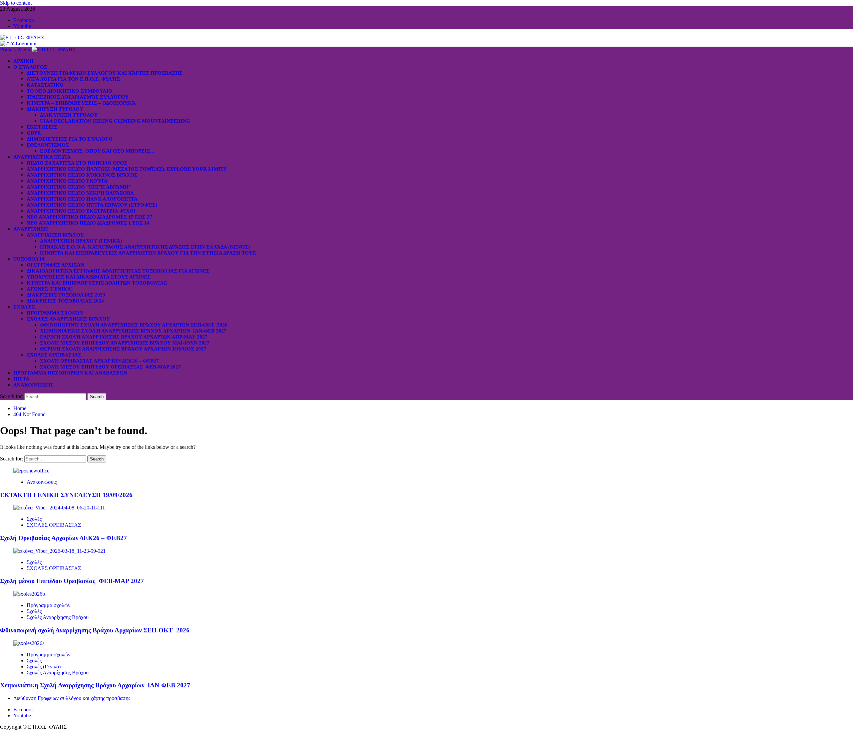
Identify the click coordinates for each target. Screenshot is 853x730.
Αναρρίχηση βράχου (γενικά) (81, 241)
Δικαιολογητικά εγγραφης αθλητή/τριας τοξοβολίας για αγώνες (118, 271)
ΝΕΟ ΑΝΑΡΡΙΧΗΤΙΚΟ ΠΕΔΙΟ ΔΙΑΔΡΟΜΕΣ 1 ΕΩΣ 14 (88, 223)
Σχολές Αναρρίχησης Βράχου (68, 319)
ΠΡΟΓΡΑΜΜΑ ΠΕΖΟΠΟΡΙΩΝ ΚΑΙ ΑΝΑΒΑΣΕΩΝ (70, 372)
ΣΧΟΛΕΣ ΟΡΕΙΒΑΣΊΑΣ (54, 355)
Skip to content (16, 3)
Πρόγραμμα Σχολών (55, 313)
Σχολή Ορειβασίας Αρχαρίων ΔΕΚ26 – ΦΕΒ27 (99, 361)
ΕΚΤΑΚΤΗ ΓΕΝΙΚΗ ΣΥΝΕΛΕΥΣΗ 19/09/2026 (66, 494)
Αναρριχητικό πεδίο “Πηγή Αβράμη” (79, 187)
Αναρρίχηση (30, 229)
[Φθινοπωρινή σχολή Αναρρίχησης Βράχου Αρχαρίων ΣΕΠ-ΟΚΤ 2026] (29, 594)
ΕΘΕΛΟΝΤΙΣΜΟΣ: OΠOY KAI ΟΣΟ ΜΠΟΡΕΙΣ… (97, 151)
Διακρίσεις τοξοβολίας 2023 (66, 295)
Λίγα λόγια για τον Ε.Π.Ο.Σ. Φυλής (73, 79)
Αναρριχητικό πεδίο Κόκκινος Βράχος (82, 175)
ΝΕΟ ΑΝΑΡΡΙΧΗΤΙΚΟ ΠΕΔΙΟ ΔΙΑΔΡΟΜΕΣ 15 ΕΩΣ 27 (89, 217)
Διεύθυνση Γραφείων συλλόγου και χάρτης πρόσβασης (105, 73)
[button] (16, 49)
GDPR (34, 133)
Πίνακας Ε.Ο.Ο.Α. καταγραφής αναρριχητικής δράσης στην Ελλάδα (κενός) (145, 247)
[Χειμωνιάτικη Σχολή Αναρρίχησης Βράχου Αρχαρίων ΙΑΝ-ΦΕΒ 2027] (29, 643)
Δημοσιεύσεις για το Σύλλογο (70, 139)
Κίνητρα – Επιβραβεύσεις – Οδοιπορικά (81, 103)
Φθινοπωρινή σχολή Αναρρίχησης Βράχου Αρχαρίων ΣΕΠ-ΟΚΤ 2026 (134, 325)
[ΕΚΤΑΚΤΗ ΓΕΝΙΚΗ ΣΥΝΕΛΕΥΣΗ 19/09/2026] (31, 470)
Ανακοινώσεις (33, 384)
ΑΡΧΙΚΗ (23, 61)
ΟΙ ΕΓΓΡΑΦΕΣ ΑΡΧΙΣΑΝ (55, 265)
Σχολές (24, 307)
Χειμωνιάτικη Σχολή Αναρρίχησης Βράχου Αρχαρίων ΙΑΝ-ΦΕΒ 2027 (133, 331)
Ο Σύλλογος (30, 67)
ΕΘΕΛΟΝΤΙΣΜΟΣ (48, 145)
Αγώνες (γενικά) (50, 289)
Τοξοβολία (29, 259)
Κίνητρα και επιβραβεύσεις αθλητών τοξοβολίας (97, 283)
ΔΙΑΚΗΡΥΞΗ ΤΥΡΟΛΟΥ (55, 109)
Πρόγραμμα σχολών (48, 605)
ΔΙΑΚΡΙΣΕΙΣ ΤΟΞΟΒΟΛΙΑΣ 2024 (65, 301)
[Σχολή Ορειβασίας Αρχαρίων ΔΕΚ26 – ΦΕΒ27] (59, 507)
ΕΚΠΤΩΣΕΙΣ (42, 127)
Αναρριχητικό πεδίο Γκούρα (67, 181)
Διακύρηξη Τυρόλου (69, 115)
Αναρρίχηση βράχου (55, 235)
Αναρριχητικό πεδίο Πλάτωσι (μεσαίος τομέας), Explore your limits (126, 169)
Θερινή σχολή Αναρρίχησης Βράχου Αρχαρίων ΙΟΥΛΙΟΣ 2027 (123, 349)
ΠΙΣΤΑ (21, 378)
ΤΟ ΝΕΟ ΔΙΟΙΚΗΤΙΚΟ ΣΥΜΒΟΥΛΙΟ (69, 91)
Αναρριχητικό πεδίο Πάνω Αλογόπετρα (82, 199)
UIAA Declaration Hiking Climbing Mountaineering (115, 121)
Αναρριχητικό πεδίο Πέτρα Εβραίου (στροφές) (92, 205)
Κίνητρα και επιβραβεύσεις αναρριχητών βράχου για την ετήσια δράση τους (148, 253)
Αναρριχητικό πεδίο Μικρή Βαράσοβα (80, 193)
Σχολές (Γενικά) (44, 666)
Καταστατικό (45, 85)
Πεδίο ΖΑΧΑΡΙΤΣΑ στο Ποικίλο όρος (77, 163)
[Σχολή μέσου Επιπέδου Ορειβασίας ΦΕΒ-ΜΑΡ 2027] (59, 551)
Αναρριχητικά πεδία (42, 157)
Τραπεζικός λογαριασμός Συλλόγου (78, 97)
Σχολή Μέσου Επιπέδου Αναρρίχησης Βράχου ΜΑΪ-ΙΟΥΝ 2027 (125, 343)
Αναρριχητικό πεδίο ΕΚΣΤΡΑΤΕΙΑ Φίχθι (81, 211)
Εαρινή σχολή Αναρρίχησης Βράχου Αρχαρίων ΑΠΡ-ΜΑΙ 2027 (124, 337)
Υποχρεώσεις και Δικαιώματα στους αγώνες (89, 277)
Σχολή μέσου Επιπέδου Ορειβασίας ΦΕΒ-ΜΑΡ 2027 (110, 366)
